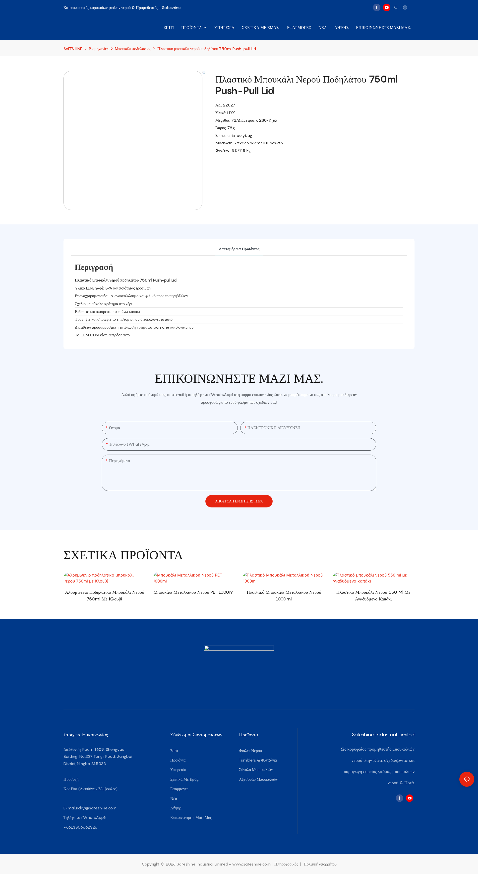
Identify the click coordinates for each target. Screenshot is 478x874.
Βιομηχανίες (98, 48)
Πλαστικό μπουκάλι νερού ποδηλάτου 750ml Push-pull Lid (206, 48)
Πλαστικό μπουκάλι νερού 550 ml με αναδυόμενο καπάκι (373, 595)
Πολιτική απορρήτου (320, 864)
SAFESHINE (72, 48)
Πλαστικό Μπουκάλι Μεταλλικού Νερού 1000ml (284, 595)
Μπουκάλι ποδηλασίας (133, 48)
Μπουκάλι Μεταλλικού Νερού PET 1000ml (194, 592)
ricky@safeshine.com (96, 807)
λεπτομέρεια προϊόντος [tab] (239, 248)
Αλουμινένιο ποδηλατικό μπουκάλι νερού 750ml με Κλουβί (104, 595)
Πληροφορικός (286, 864)
